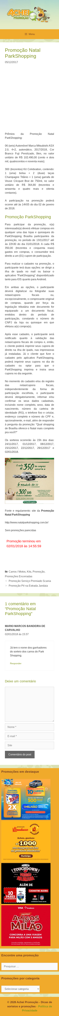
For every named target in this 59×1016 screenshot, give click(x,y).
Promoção (39, 571)
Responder (15, 663)
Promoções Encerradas (18, 576)
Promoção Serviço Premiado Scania (30, 581)
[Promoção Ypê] (25, 818)
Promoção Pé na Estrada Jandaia (28, 585)
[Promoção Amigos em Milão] (25, 945)
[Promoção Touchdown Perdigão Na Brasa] (25, 903)
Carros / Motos (17, 571)
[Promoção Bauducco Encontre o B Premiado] (25, 861)
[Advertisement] (29, 100)
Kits (29, 571)
